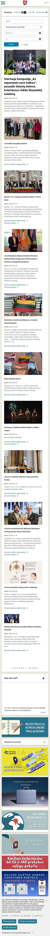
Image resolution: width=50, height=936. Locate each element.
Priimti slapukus (9, 921)
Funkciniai (16, 916)
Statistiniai (27, 916)
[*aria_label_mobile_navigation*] (3, 3)
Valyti (26, 45)
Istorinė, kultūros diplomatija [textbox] (15, 27)
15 (32, 668)
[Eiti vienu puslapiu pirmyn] (38, 668)
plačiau (43, 712)
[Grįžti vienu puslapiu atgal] (11, 668)
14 (29, 668)
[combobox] (23, 27)
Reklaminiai (39, 916)
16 (35, 668)
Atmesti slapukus (9, 927)
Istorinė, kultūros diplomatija (14, 164)
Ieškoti (11, 44)
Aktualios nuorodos (12, 742)
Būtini (6, 916)
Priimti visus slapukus (27, 921)
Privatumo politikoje (22, 910)
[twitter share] (25, 12)
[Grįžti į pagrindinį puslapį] (25, 3)
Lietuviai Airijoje (10, 223)
